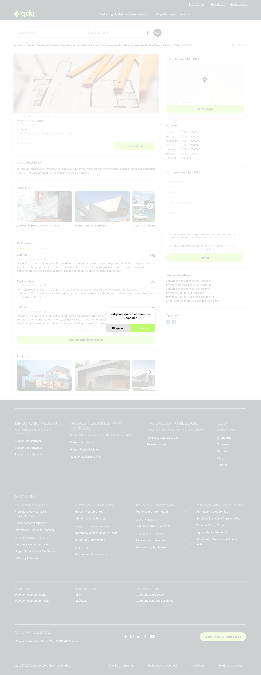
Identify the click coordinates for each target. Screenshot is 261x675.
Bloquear (118, 328)
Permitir (143, 328)
